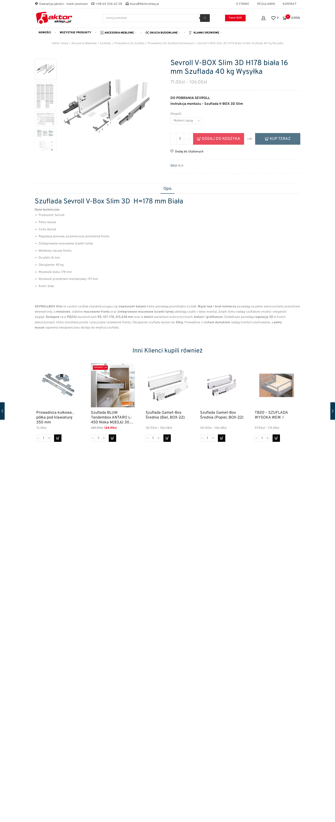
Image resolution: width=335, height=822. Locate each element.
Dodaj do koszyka (221, 138)
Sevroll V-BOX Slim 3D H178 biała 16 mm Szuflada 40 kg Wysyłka (240, 43)
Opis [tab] (167, 188)
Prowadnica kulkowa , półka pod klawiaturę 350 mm (55, 417)
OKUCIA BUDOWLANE (163, 32)
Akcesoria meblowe (119, 32)
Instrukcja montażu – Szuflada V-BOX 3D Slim (206, 104)
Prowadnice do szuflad (129, 43)
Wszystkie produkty (75, 32)
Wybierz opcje (182, 390)
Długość (175, 114)
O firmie (242, 4)
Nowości (45, 32)
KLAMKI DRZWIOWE (206, 32)
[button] (57, 438)
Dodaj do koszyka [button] (73, 390)
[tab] (167, 189)
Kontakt (289, 4)
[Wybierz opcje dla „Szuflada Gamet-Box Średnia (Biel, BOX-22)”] (167, 438)
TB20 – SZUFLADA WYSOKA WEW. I (271, 415)
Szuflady (105, 43)
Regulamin (266, 4)
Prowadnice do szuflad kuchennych (171, 43)
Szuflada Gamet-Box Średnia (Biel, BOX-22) (165, 415)
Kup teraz (280, 138)
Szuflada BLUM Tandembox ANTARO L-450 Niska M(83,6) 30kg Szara (112, 417)
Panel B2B (235, 18)
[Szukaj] (205, 18)
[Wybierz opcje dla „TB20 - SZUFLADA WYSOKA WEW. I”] (276, 438)
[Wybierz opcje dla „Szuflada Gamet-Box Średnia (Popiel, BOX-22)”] (221, 438)
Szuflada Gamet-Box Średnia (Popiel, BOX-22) (221, 415)
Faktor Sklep (60, 43)
